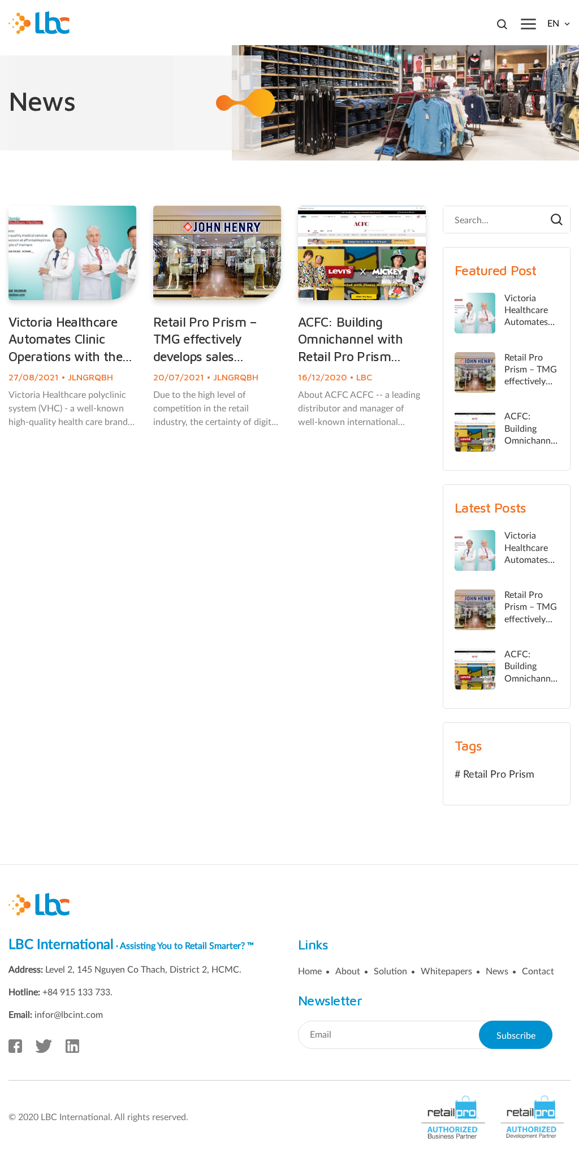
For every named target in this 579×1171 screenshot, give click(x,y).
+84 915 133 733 (76, 992)
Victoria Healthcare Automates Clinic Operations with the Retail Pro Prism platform (65, 356)
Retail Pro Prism (498, 775)
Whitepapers (446, 971)
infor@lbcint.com (68, 1015)
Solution (390, 971)
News (497, 971)
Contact (538, 971)
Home (310, 971)
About (347, 971)
